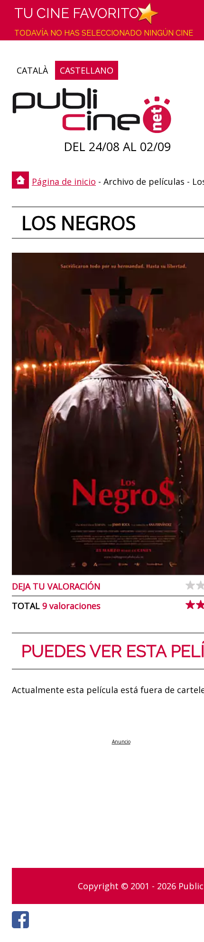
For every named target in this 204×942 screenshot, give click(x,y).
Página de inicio (64, 181)
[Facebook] (23, 930)
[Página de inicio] (92, 113)
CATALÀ (32, 70)
